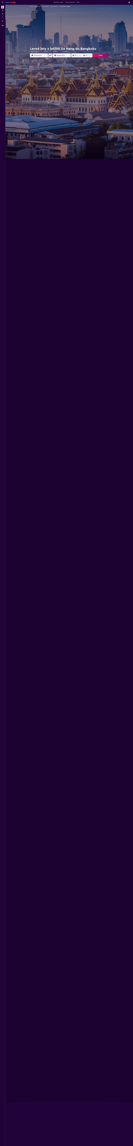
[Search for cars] (3, 13)
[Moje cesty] (3, 21)
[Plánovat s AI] (3, 16)
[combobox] (35, 51)
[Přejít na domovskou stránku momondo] (11, 2)
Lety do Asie (37, 6)
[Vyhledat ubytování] (3, 10)
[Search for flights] (3, 7)
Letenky (31, 6)
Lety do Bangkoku (54, 6)
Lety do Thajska (45, 6)
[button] (2, 2)
